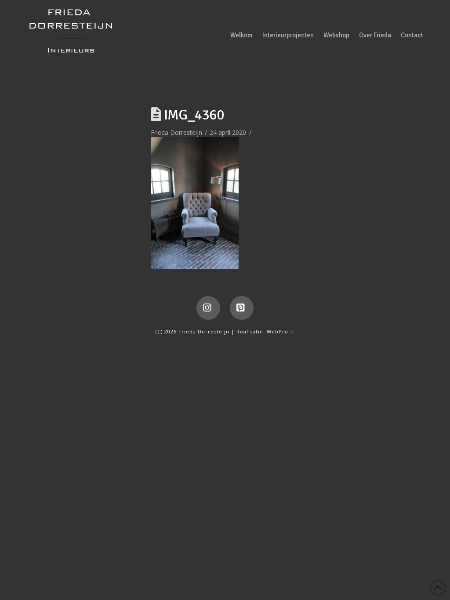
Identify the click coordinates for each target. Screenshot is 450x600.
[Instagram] (208, 308)
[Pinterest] (242, 308)
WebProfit (280, 331)
